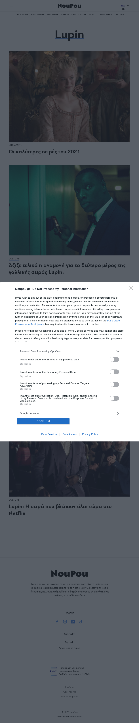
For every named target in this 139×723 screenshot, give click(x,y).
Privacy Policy (90, 434)
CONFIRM (43, 421)
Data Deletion (49, 434)
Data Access (69, 434)
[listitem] (69, 351)
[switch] (114, 359)
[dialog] (69, 361)
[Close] (132, 289)
